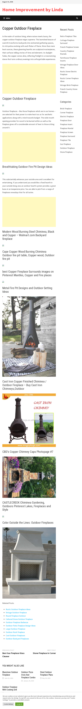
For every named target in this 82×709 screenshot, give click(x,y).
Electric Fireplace (67, 116)
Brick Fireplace (66, 108)
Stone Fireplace (66, 152)
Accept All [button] (19, 704)
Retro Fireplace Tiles (68, 36)
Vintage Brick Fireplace (69, 85)
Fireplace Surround (67, 136)
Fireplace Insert (66, 124)
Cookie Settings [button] (8, 704)
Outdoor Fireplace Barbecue (17, 622)
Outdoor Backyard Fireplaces (17, 638)
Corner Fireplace (66, 112)
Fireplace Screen (66, 132)
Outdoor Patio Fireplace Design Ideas (21, 625)
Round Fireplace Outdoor (16, 616)
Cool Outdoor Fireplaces (15, 635)
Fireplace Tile (65, 140)
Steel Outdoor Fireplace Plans (46, 673)
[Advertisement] (29, 79)
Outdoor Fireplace (67, 148)
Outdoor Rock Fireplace (15, 632)
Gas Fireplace (65, 144)
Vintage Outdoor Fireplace (16, 612)
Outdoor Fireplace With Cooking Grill (9, 688)
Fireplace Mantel (66, 128)
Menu (8, 18)
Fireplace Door (66, 120)
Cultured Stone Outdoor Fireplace (19, 619)
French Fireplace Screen (69, 47)
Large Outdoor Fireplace (15, 629)
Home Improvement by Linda (32, 9)
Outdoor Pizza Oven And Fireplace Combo (28, 675)
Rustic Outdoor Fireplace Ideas (18, 609)
